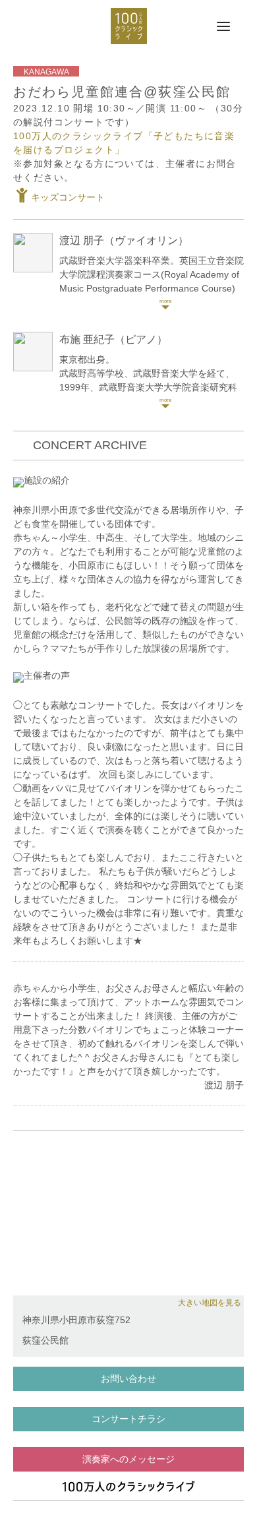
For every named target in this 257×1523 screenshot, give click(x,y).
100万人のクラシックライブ (129, 26)
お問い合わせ (128, 1378)
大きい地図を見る (209, 1302)
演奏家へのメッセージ (128, 1459)
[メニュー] (223, 27)
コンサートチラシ (128, 1419)
